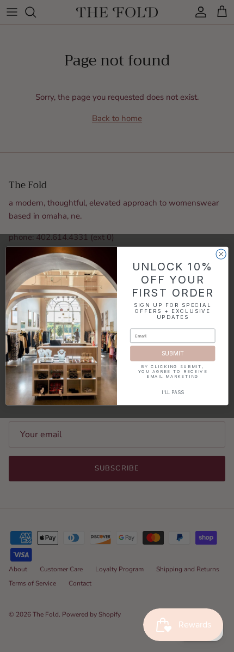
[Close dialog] (221, 254)
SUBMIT (173, 353)
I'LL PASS (172, 392)
